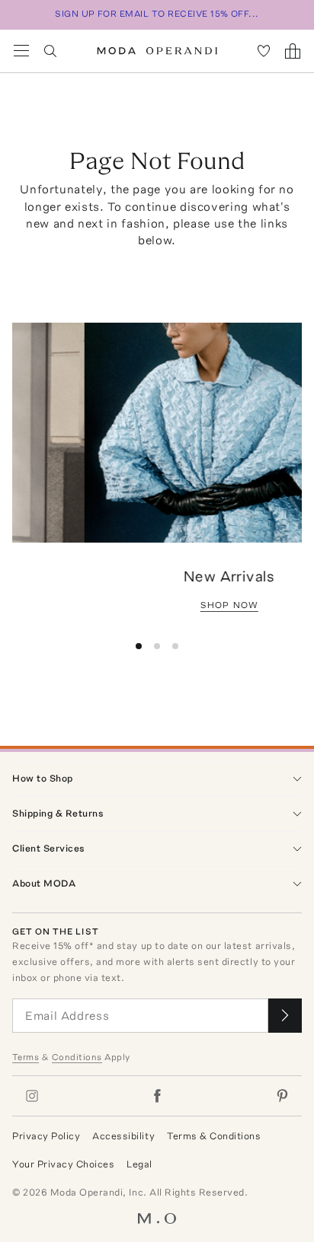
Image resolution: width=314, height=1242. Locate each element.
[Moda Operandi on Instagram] (32, 1095)
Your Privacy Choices (63, 1164)
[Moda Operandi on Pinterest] (282, 1095)
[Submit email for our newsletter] (285, 1015)
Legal (139, 1164)
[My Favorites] (263, 51)
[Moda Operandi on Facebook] (157, 1095)
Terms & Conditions (214, 1136)
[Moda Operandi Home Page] (157, 51)
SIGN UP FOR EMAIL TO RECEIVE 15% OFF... (157, 13)
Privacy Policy (46, 1136)
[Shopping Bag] (293, 51)
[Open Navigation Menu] (21, 51)
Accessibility (123, 1136)
